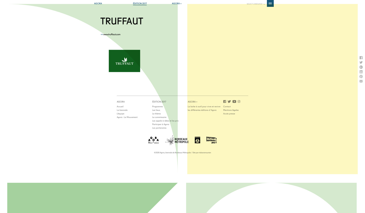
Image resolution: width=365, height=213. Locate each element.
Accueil (120, 106)
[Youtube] (234, 101)
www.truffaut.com (111, 34)
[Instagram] (239, 101)
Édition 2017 (140, 3)
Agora (98, 3)
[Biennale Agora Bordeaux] (153, 142)
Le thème (156, 113)
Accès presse (229, 113)
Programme (157, 106)
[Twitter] (229, 101)
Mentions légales (231, 109)
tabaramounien (205, 152)
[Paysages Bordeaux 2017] (211, 142)
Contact (227, 106)
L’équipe (120, 113)
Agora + (177, 3)
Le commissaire (159, 117)
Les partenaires (159, 127)
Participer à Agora (160, 124)
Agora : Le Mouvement (127, 117)
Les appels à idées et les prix (165, 120)
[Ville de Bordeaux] (197, 142)
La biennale (122, 109)
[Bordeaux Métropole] (177, 144)
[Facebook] (224, 101)
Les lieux (156, 109)
